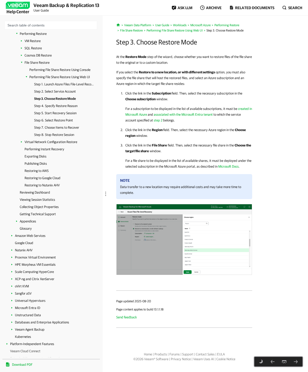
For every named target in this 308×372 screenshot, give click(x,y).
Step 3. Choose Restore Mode (55, 99)
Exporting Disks (35, 156)
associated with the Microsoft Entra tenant (183, 114)
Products (160, 354)
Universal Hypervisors (30, 301)
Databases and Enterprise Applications (42, 322)
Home (148, 354)
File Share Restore (37, 62)
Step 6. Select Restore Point (53, 120)
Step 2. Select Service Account (55, 91)
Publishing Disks (36, 163)
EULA (221, 354)
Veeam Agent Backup (30, 329)
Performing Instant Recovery (44, 149)
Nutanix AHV (23, 250)
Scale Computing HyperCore (34, 272)
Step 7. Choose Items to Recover (56, 127)
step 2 (158, 120)
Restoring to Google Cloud (42, 178)
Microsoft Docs (228, 166)
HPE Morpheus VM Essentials (35, 264)
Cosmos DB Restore (38, 55)
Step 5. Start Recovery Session (55, 113)
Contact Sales (205, 354)
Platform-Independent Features (32, 344)
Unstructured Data (28, 315)
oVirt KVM (22, 286)
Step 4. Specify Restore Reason (55, 106)
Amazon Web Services (30, 236)
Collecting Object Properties (39, 207)
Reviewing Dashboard (35, 192)
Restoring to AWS (37, 171)
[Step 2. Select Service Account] (273, 362)
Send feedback (126, 317)
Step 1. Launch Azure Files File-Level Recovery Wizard (64, 84)
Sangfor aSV (23, 293)
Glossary (26, 228)
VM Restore (33, 41)
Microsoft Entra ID (27, 308)
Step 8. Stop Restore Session (54, 135)
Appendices (28, 221)
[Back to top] (284, 362)
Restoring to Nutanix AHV (42, 185)
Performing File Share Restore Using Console (59, 70)
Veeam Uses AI (203, 359)
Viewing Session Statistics (37, 200)
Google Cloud (24, 243)
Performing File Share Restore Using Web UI (59, 77)
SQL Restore (33, 48)
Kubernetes (23, 337)
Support (187, 354)
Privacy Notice (181, 359)
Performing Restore (33, 34)
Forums (174, 354)
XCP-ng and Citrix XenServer (34, 279)
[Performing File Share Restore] (184, 239)
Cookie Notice (225, 359)
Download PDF (22, 364)
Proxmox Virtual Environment (35, 257)
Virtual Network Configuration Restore (51, 142)
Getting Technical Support (38, 214)
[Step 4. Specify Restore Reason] (296, 362)
